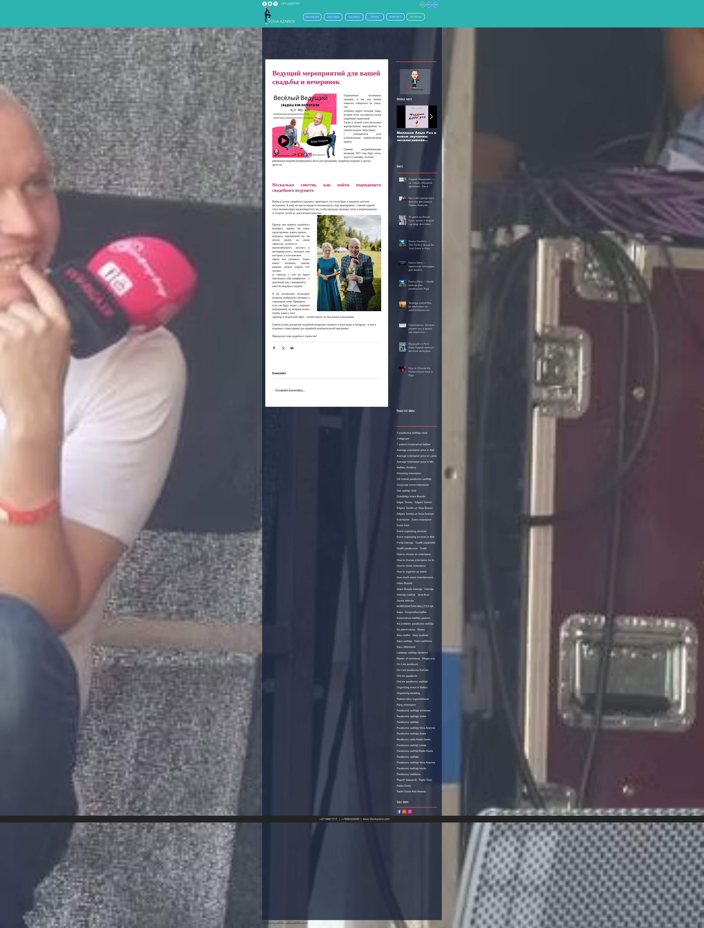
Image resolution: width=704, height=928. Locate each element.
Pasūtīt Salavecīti (407, 779)
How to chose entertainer (411, 565)
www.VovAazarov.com (376, 819)
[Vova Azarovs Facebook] (264, 3)
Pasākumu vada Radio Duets (413, 739)
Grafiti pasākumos (407, 548)
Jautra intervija (405, 600)
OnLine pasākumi (407, 675)
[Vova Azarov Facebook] (399, 812)
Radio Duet (425, 779)
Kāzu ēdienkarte (406, 646)
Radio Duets (404, 785)
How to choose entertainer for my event (417, 560)
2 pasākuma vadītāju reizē (412, 432)
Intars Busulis (404, 583)
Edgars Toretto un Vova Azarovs (415, 513)
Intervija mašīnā (406, 594)
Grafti (423, 548)
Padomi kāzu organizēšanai (413, 698)
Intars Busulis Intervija (409, 589)
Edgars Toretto (423, 502)
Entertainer (403, 519)
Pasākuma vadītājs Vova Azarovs (416, 727)
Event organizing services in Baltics (417, 536)
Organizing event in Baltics (412, 687)
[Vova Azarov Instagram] (410, 812)
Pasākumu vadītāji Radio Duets (415, 750)
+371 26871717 (290, 3)
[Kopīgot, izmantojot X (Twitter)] (283, 348)
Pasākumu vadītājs (408, 756)
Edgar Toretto (404, 502)
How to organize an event (411, 571)
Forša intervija (405, 542)
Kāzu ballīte (403, 635)
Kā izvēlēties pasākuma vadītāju (415, 623)
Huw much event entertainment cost (417, 577)
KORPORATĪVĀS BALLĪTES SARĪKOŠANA (417, 606)
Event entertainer (422, 519)
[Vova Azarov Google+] (404, 812)
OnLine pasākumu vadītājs (412, 681)
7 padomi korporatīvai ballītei (413, 444)
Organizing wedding (408, 693)
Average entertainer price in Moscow (417, 461)
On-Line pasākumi (407, 664)
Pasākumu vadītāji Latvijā (411, 745)
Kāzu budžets (420, 635)
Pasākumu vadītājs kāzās (411, 768)
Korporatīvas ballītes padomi (413, 617)
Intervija (429, 589)
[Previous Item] (402, 117)
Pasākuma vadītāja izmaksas (413, 710)
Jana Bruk (423, 594)
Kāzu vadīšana (423, 641)
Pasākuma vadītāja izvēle (411, 716)
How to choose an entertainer (414, 554)
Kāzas (421, 629)
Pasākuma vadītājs (408, 721)
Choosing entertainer (409, 473)
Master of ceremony (408, 658)
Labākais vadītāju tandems (412, 652)
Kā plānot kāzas (406, 629)
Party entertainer (406, 704)
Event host (403, 525)
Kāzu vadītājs (404, 641)
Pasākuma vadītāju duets (411, 733)
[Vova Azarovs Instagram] (275, 3)
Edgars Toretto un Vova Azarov (414, 507)
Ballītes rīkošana (406, 467)
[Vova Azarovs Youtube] (270, 3)
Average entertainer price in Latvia (417, 455)
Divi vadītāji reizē (406, 490)
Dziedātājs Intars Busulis (411, 496)
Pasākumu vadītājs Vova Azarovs (416, 762)
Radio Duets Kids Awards (411, 791)
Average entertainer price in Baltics (417, 450)
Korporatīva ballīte (415, 612)
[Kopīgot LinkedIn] (292, 348)
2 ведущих (403, 438)
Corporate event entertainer (413, 484)
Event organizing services (411, 531)
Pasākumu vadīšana (408, 774)
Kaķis (400, 612)
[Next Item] (431, 117)
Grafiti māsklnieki (425, 542)
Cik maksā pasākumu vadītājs (414, 478)
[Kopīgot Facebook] (274, 348)
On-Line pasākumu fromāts (412, 669)
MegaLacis (428, 658)
